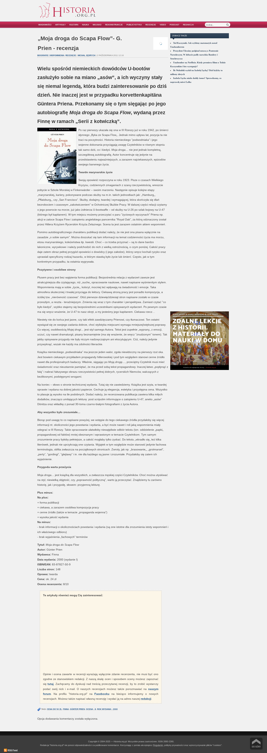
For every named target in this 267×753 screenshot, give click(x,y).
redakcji (146, 698)
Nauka (85, 25)
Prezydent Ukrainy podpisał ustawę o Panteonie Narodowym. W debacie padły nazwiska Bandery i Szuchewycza (194, 55)
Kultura (73, 25)
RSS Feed (13, 750)
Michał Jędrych (86, 55)
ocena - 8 (91, 709)
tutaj (50, 683)
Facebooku (101, 693)
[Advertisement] (186, 13)
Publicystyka (134, 25)
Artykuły (60, 25)
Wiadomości (44, 25)
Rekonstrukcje (114, 25)
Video (163, 25)
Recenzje (150, 25)
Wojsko (97, 25)
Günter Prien (77, 709)
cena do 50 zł (54, 709)
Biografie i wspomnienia (50, 55)
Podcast (174, 25)
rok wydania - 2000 (107, 709)
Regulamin (158, 745)
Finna (66, 709)
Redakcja (188, 25)
